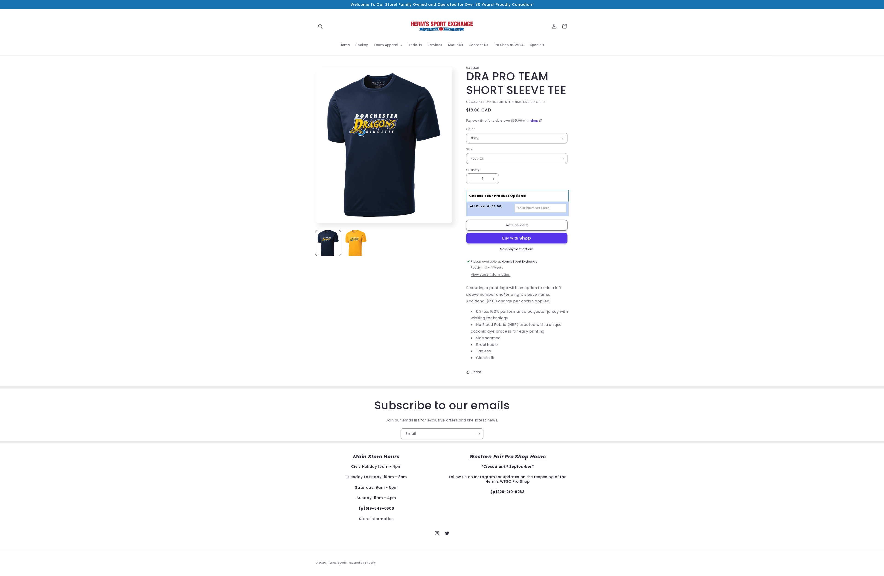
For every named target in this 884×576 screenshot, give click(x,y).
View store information (490, 274)
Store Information (376, 518)
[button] (320, 26)
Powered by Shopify (362, 562)
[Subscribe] (478, 433)
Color (470, 129)
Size (469, 149)
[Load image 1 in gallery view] (328, 243)
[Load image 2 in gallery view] (356, 243)
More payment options (517, 249)
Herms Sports (337, 562)
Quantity (472, 170)
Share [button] (476, 372)
